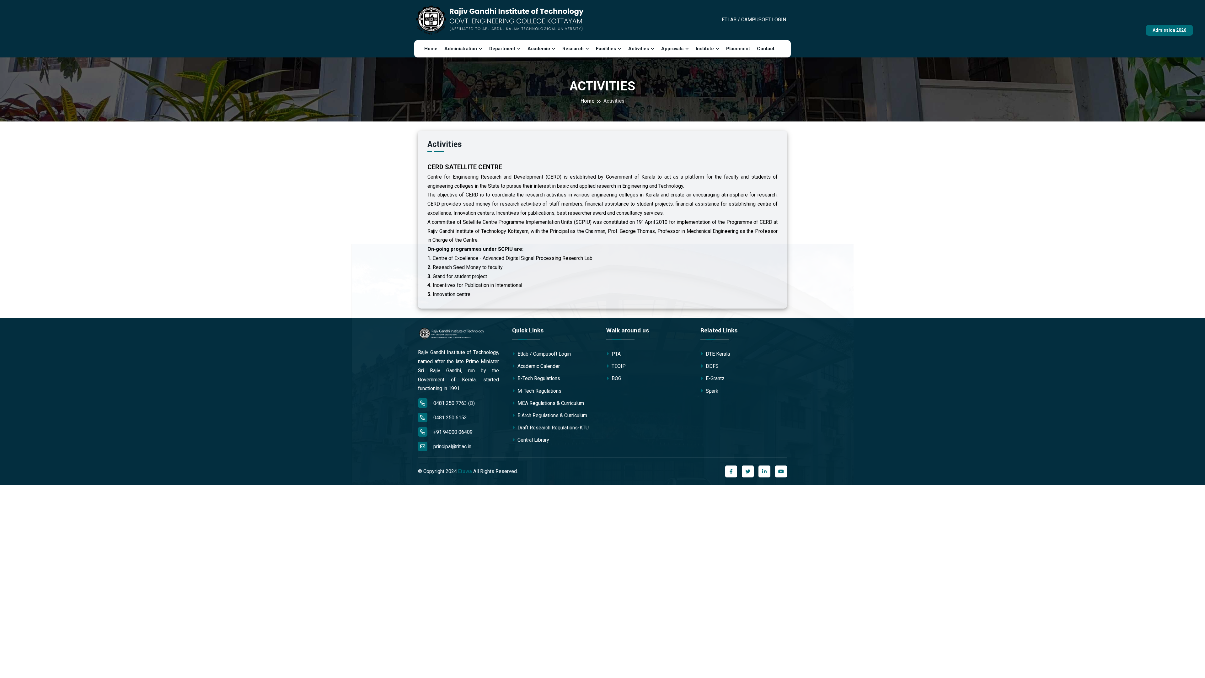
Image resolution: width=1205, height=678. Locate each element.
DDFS (711, 366)
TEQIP (618, 366)
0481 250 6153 (449, 418)
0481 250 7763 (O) (453, 403)
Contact (765, 48)
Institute (705, 48)
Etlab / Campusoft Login (543, 354)
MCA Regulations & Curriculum (550, 403)
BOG (615, 378)
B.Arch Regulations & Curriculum (551, 415)
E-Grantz (714, 378)
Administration (460, 48)
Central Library (532, 440)
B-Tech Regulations (538, 378)
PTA (615, 354)
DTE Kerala (717, 354)
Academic (539, 48)
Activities (638, 48)
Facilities (606, 48)
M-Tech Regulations (538, 391)
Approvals (672, 48)
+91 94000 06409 (452, 432)
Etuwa (465, 471)
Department (502, 48)
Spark (711, 391)
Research (573, 48)
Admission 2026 (1169, 30)
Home (430, 48)
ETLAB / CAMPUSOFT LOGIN (754, 20)
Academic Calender (538, 366)
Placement (738, 48)
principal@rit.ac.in (452, 446)
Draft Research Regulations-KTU (552, 428)
